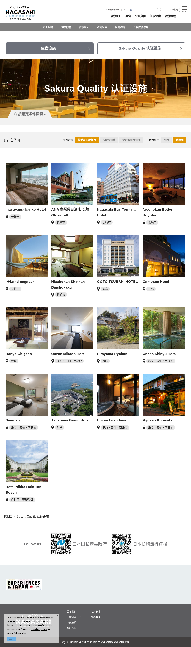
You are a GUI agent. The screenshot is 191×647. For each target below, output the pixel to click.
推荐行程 (66, 27)
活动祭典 (102, 27)
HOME (7, 516)
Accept (12, 639)
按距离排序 (109, 139)
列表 (166, 139)
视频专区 (71, 628)
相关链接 (95, 611)
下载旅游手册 (141, 27)
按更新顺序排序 (131, 139)
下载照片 (71, 622)
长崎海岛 (120, 27)
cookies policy (39, 629)
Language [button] (111, 9)
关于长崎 (48, 27)
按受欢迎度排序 (87, 139)
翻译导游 (95, 617)
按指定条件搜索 (30, 114)
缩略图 (180, 139)
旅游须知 (84, 27)
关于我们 (71, 611)
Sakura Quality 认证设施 (33, 516)
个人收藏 (173, 9)
